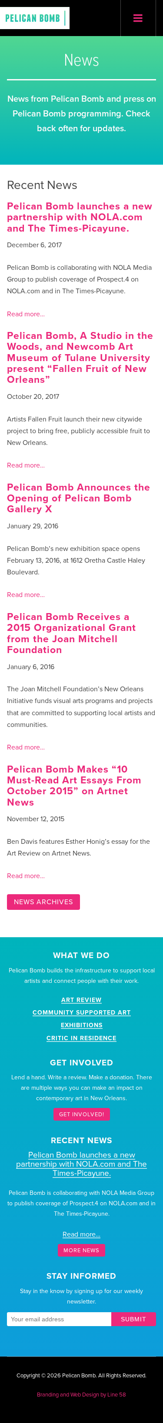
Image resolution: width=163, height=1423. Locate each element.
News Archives (43, 902)
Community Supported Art (82, 1012)
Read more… (26, 314)
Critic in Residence (81, 1038)
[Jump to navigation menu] (138, 18)
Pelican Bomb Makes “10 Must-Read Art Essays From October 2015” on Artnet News (74, 786)
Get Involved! (81, 1114)
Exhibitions (82, 1025)
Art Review (81, 1000)
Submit (133, 1319)
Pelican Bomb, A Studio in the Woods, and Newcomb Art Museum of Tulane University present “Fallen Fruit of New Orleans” (80, 358)
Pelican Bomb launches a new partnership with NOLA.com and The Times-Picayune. (80, 217)
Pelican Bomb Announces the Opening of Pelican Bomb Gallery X (78, 498)
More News (81, 1250)
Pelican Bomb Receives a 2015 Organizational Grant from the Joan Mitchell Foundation (71, 633)
